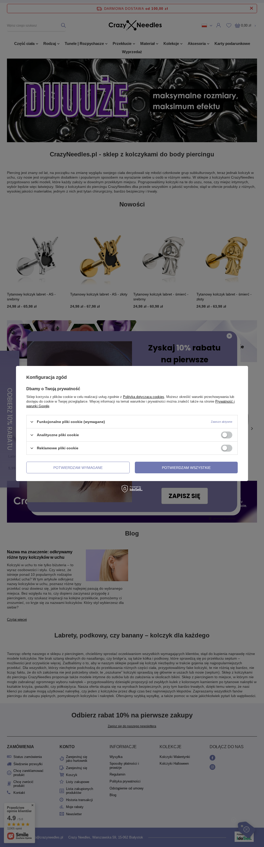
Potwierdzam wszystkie (186, 467)
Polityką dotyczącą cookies (143, 397)
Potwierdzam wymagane (78, 467)
